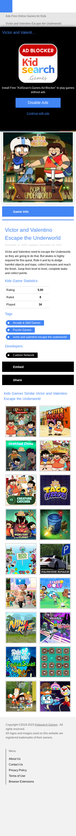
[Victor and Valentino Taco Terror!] (55, 490)
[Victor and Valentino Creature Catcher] (21, 490)
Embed (18, 367)
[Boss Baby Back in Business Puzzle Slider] (21, 593)
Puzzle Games (22, 329)
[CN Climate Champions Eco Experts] (21, 559)
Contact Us (16, 764)
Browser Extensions (21, 781)
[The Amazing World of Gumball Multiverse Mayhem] (55, 696)
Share (17, 380)
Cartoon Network (23, 355)
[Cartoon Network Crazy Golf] (55, 593)
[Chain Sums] (55, 662)
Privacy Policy (18, 770)
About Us (15, 758)
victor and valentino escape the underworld (40, 337)
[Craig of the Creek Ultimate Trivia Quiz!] (21, 696)
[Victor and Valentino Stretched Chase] (21, 456)
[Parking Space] (55, 559)
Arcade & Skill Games (26, 322)
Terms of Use (17, 775)
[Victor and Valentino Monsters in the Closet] (21, 524)
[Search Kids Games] (70, 6)
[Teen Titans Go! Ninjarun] (55, 627)
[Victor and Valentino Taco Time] (55, 456)
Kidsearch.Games (46, 724)
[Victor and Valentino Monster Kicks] (55, 421)
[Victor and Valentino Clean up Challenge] (21, 421)
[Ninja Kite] (21, 627)
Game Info (21, 211)
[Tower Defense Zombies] (55, 524)
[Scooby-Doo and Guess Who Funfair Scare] (21, 662)
